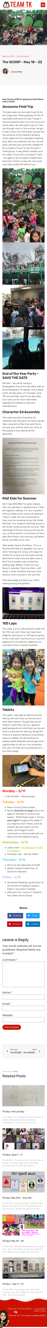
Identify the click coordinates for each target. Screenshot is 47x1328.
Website (7, 1015)
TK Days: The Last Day (13, 1111)
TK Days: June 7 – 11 (12, 1154)
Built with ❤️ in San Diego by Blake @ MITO (27, 1315)
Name (7, 992)
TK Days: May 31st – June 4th (17, 1198)
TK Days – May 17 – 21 (13, 1284)
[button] (43, 5)
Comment (9, 960)
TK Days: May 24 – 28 (13, 1241)
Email (6, 1004)
